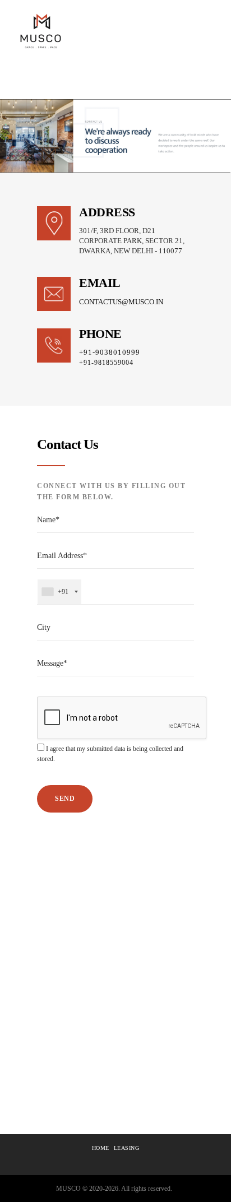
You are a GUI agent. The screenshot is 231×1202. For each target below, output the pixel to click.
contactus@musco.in (121, 302)
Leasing (127, 1148)
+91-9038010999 (109, 352)
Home (100, 1148)
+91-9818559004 (106, 362)
